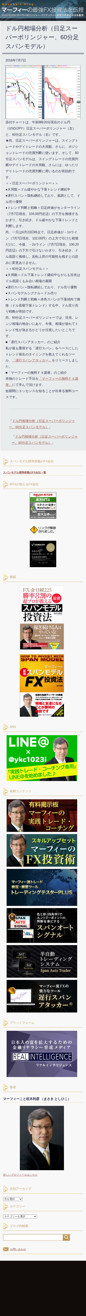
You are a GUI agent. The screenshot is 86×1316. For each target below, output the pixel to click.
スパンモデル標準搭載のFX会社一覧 (24, 472)
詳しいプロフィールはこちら (20, 1174)
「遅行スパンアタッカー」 (32, 360)
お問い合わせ (18, 1249)
